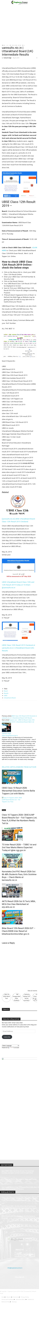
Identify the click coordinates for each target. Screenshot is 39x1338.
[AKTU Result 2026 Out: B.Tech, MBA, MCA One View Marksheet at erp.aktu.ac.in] (19, 890)
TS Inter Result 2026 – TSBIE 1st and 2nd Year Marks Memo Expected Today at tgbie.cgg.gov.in (19, 847)
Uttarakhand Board (10, 698)
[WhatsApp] (17, 62)
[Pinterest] (12, 62)
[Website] (18, 761)
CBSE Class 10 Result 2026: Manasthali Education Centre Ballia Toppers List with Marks (18, 791)
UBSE (5, 695)
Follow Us (6, 1009)
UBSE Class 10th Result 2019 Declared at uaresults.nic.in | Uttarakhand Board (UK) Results (18, 648)
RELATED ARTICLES (10, 767)
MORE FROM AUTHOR (27, 767)
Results (6, 693)
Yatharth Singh (7, 58)
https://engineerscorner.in (10, 735)
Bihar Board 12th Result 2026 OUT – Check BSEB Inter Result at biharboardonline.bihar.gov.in (18, 931)
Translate (16, 1047)
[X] (8, 62)
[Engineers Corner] (19, 1239)
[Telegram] (25, 62)
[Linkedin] (21, 62)
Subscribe (7, 1037)
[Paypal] (22, 1282)
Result (6, 691)
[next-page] (2, 938)
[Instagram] (7, 762)
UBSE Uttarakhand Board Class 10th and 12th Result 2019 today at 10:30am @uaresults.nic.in (18, 585)
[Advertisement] (19, 25)
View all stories (32, 991)
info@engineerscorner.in (14, 1268)
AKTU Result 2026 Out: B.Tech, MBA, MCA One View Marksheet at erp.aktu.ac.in (18, 904)
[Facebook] (4, 62)
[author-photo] (6, 731)
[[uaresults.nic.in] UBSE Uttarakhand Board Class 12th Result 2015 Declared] (18, 514)
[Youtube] (31, 1282)
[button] (3, 2)
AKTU (3, 896)
